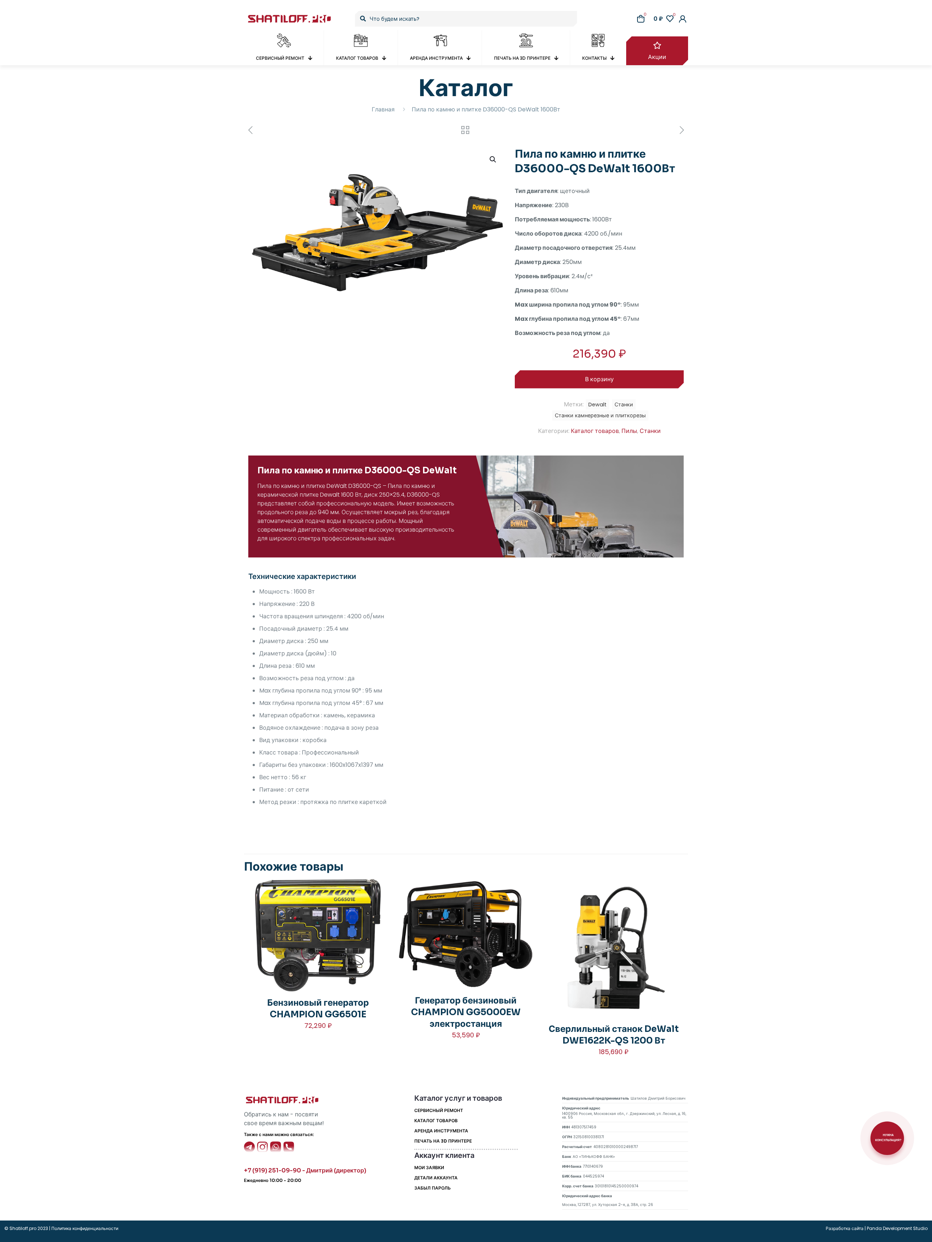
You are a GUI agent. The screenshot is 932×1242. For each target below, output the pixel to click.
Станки (650, 431)
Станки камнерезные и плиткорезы (600, 415)
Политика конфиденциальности (84, 1228)
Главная (383, 109)
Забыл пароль (432, 1188)
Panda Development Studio (897, 1228)
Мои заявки (429, 1167)
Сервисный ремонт (438, 1110)
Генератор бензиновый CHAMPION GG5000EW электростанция (466, 1012)
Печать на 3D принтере (443, 1141)
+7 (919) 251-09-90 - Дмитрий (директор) (305, 1170)
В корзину (599, 379)
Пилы (629, 431)
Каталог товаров (595, 431)
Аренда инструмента (441, 1131)
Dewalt (597, 404)
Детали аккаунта (436, 1178)
